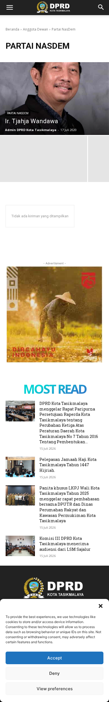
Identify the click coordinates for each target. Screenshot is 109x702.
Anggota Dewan (35, 29)
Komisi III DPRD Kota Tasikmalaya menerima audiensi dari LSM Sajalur (65, 544)
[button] (100, 606)
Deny (54, 673)
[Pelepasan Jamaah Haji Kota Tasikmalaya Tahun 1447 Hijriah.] (20, 467)
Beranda (12, 29)
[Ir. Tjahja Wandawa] (54, 98)
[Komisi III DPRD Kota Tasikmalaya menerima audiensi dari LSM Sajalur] (20, 546)
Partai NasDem (18, 113)
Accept (54, 658)
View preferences (55, 688)
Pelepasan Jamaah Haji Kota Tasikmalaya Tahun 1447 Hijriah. (67, 465)
